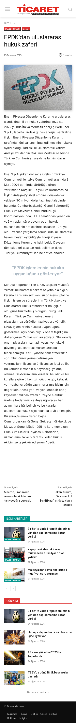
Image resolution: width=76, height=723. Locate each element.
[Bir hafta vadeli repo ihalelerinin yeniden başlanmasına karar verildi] (14, 534)
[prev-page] (6, 588)
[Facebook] (21, 469)
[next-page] (13, 588)
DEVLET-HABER (12, 28)
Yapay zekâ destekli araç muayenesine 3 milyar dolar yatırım (46, 553)
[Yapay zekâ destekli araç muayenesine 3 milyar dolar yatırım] (14, 554)
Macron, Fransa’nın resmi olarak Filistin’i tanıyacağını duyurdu (17, 496)
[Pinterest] (39, 469)
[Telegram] (58, 469)
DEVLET (8, 23)
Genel (26, 28)
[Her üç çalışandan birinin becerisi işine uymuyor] (14, 637)
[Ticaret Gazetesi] (38, 9)
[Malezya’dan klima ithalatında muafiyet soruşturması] (14, 575)
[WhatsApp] (49, 469)
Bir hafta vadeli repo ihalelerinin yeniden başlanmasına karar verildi (49, 532)
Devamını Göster (36, 692)
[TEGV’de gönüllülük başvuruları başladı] (14, 678)
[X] (30, 469)
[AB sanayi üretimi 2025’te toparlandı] (14, 658)
